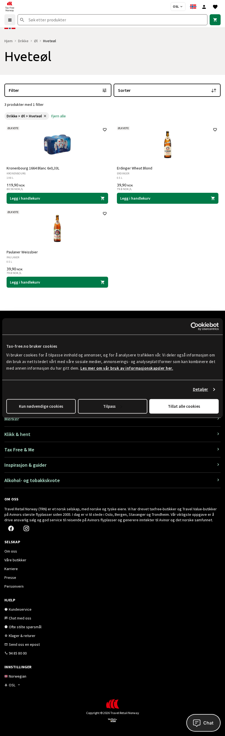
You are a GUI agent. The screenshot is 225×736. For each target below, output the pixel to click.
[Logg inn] (204, 6)
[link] (215, 19)
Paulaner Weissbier (22, 252)
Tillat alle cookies (184, 406)
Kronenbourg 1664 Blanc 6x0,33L (33, 168)
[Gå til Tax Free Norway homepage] (9, 6)
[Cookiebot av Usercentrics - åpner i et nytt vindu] (195, 326)
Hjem (8, 40)
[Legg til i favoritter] (104, 129)
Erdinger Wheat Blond (134, 168)
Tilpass (109, 406)
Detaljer (200, 389)
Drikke (23, 40)
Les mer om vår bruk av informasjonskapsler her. (126, 368)
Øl (36, 40)
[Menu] (9, 19)
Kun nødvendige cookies (41, 406)
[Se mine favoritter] (215, 6)
